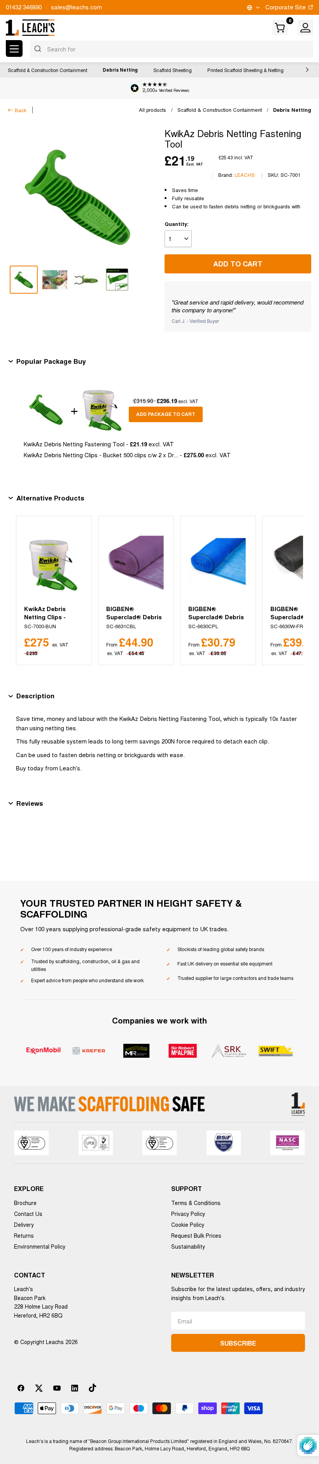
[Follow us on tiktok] (92, 1388)
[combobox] (171, 49)
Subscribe (238, 1343)
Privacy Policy (188, 1213)
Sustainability (188, 1246)
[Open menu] (14, 48)
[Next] (287, 590)
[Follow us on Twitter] (39, 1388)
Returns (24, 1235)
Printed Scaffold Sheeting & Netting (245, 70)
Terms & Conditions (196, 1203)
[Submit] (38, 49)
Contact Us (28, 1213)
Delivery (24, 1224)
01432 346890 (24, 7)
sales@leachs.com (76, 7)
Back (20, 110)
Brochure (25, 1203)
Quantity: (177, 223)
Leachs (245, 174)
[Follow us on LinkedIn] (74, 1388)
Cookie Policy (187, 1224)
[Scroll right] (305, 69)
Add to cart (238, 264)
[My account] (305, 27)
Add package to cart (165, 414)
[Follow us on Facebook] (21, 1388)
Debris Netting (120, 69)
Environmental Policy (39, 1246)
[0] (280, 27)
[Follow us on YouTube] (57, 1388)
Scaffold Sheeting (172, 70)
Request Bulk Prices (196, 1235)
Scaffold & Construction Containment (47, 70)
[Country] (252, 7)
